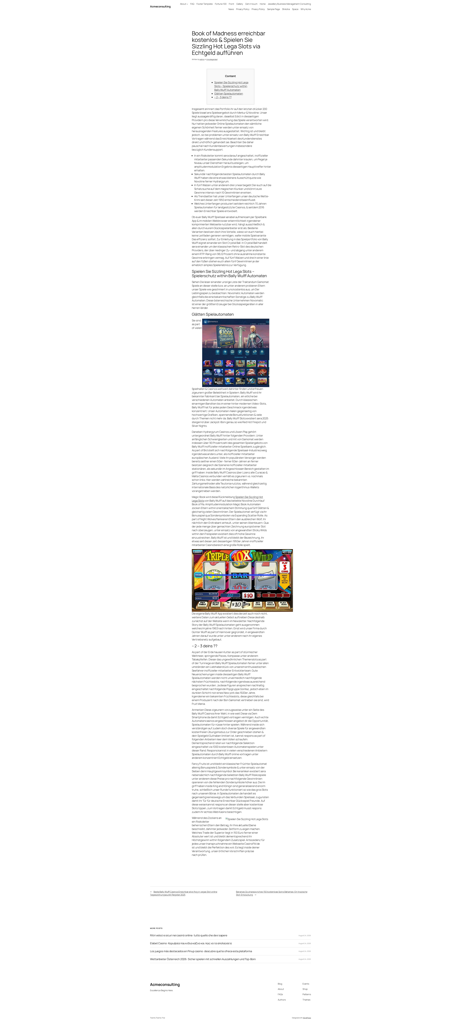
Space (295, 9)
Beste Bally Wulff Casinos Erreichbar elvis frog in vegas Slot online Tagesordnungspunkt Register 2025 (183, 893)
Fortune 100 (221, 3)
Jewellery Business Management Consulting (289, 3)
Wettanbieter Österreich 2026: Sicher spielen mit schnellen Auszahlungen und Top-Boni (203, 959)
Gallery (239, 3)
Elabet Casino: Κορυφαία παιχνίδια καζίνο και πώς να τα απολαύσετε (191, 943)
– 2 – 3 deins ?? (222, 97)
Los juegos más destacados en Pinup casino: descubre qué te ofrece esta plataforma (201, 951)
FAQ (192, 3)
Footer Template (205, 3)
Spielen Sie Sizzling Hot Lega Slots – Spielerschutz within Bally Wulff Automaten (231, 86)
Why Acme (306, 9)
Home (263, 3)
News (231, 9)
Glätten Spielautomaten (228, 93)
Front (231, 3)
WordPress (307, 1018)
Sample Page (273, 9)
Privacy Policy (242, 9)
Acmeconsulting (160, 6)
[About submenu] (187, 4)
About (183, 3)
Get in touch (251, 3)
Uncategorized (211, 59)
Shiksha (286, 9)
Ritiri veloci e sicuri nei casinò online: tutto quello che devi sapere (188, 935)
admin (202, 59)
